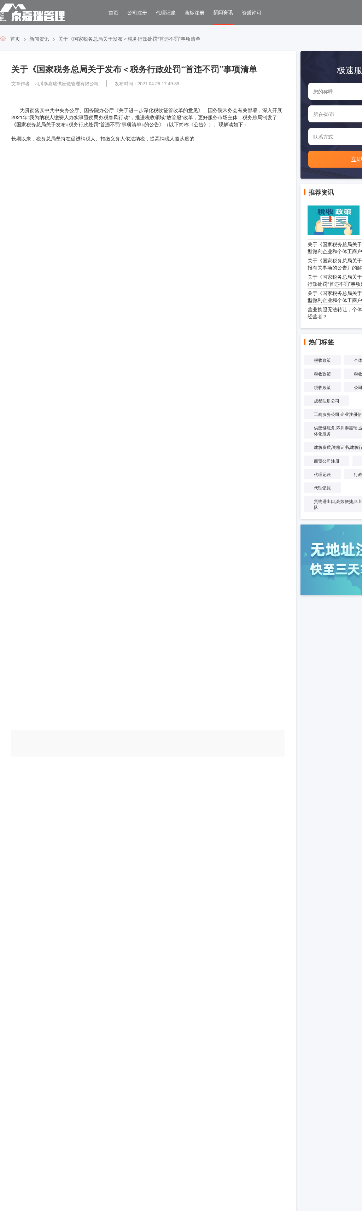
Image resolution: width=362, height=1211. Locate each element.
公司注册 (137, 12)
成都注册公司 (326, 401)
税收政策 (322, 360)
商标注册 (194, 12)
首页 (113, 12)
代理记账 (166, 12)
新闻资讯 (223, 12)
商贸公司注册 (326, 461)
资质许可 (252, 12)
